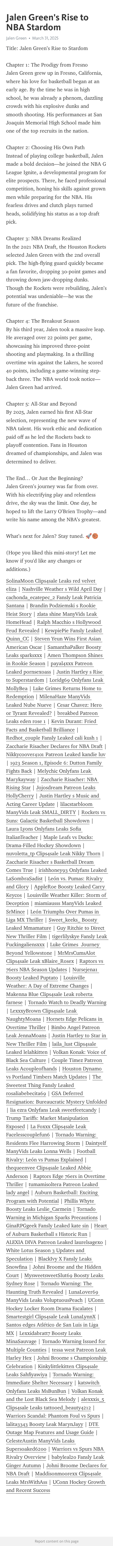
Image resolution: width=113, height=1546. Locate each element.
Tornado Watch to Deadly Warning (67, 1002)
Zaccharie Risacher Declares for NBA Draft (54, 746)
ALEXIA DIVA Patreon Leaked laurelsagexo (54, 1242)
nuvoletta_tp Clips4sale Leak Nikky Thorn (53, 853)
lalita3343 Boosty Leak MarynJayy (44, 1424)
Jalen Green (16, 38)
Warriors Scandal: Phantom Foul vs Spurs (53, 1416)
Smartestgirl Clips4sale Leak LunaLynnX (51, 1316)
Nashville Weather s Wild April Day (62, 589)
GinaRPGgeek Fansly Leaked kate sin (47, 1225)
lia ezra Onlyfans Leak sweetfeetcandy (53, 1110)
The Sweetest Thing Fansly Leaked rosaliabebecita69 (54, 1085)
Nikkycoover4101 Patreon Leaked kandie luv (55, 754)
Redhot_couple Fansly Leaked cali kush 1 (52, 738)
